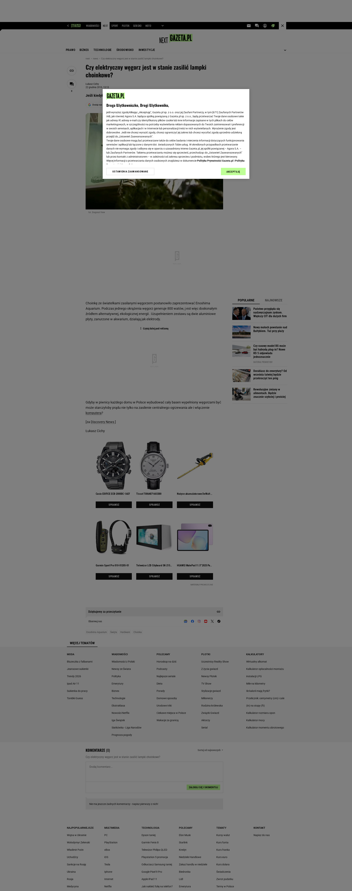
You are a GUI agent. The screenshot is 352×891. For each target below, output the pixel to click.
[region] (176, 134)
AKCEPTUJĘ (233, 171)
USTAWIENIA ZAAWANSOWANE (130, 171)
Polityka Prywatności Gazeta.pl (215, 160)
